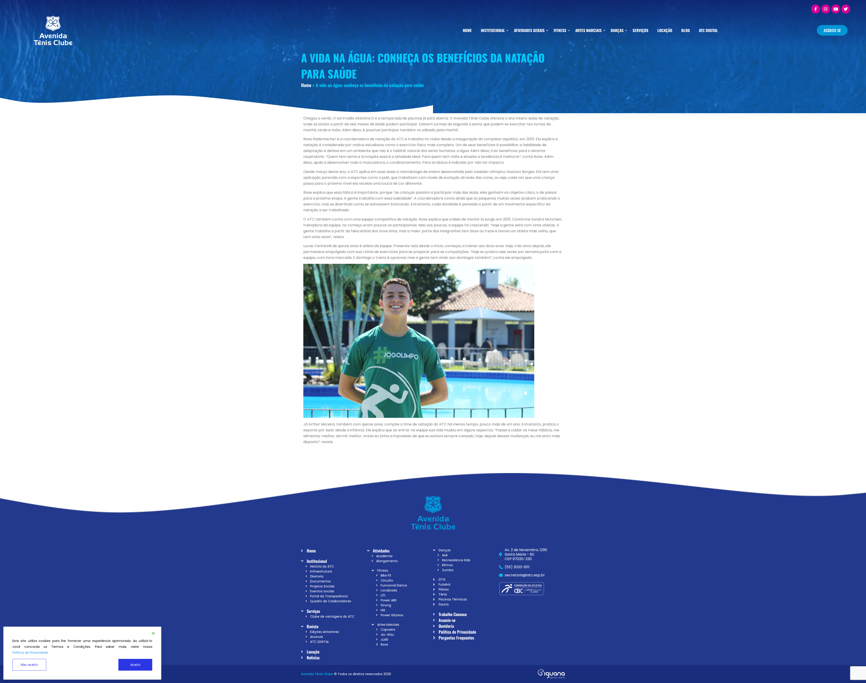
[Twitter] (845, 9)
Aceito (135, 664)
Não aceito (29, 664)
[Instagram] (825, 9)
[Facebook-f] (815, 9)
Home (306, 85)
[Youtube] (835, 9)
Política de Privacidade (30, 652)
